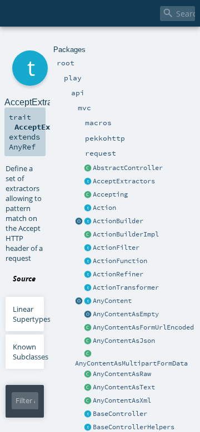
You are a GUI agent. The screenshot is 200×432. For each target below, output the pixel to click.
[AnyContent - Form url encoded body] (87, 327)
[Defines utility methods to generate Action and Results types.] (87, 414)
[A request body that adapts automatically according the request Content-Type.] (87, 301)
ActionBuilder (118, 221)
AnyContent (112, 301)
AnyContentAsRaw (122, 374)
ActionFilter (116, 247)
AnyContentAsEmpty (126, 314)
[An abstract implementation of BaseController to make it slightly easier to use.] (87, 168)
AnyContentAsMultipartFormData (131, 363)
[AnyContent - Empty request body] (87, 314)
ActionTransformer (126, 287)
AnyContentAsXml (122, 400)
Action (104, 208)
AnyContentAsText (124, 387)
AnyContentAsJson (124, 340)
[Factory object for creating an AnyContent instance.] (78, 301)
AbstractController (128, 168)
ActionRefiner (118, 274)
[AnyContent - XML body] (87, 401)
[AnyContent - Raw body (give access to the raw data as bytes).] (87, 374)
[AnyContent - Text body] (87, 387)
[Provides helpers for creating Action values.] (87, 221)
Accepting (110, 194)
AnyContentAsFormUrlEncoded (143, 327)
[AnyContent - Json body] (87, 341)
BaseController (120, 414)
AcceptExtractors (124, 181)
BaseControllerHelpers (133, 427)
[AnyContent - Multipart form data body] (87, 354)
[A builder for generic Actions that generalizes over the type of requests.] (87, 261)
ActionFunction (120, 261)
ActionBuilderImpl (126, 234)
